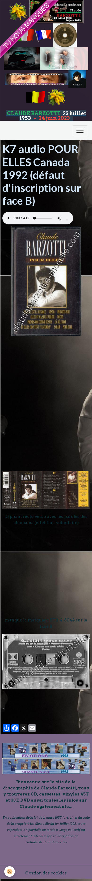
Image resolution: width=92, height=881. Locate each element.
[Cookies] (9, 871)
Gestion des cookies (46, 872)
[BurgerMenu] (80, 130)
